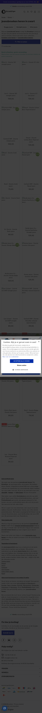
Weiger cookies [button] (21, 365)
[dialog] (21, 356)
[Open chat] (4, 708)
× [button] (38, 341)
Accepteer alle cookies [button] (22, 361)
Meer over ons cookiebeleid (10, 357)
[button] (21, 370)
